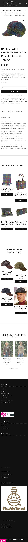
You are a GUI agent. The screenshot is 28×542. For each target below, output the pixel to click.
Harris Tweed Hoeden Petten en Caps (9, 99)
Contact (3, 391)
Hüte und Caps (10, 103)
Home (4, 10)
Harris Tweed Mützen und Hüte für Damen (15, 101)
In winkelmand (14, 91)
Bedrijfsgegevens (5, 393)
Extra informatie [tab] (17, 111)
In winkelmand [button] (7, 194)
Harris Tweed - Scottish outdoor (10, 5)
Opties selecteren (7, 228)
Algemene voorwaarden (7, 395)
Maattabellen (5, 425)
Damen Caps (9, 98)
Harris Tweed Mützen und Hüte (14, 10)
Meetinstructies (5, 428)
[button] (23, 20)
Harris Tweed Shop (9, 3)
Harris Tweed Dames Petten (18, 98)
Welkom (3, 389)
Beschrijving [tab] (6, 111)
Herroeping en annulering (7, 400)
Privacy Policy (5, 397)
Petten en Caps (17, 103)
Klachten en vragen (6, 402)
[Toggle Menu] (20, 3)
